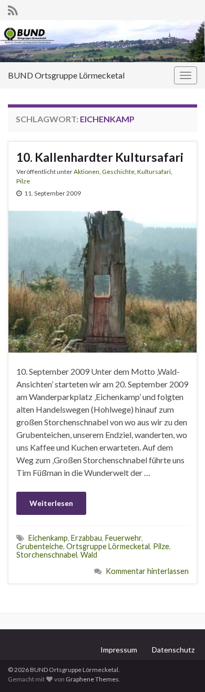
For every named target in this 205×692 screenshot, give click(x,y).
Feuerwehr (123, 537)
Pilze (23, 181)
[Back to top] (181, 668)
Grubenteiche (39, 546)
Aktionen (86, 172)
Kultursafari (154, 172)
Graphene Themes (92, 679)
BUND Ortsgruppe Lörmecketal (66, 75)
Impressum (118, 649)
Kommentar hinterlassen (147, 571)
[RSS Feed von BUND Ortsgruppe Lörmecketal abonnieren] (13, 8)
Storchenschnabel (46, 554)
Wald (88, 554)
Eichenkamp (48, 537)
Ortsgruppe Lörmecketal (108, 546)
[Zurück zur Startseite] (102, 41)
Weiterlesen (51, 503)
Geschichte (118, 172)
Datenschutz (173, 649)
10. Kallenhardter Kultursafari (99, 157)
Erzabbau (86, 537)
